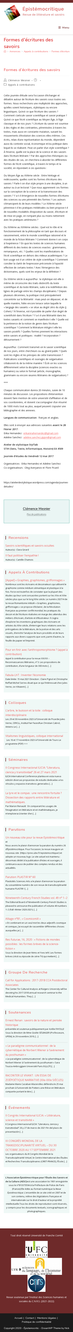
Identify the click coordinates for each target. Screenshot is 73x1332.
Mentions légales (46, 1318)
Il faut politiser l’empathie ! (22, 555)
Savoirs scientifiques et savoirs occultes (29, 545)
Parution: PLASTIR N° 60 (20, 877)
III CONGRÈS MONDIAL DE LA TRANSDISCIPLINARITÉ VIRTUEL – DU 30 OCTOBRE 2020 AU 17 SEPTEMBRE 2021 (31, 1145)
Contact (29, 1318)
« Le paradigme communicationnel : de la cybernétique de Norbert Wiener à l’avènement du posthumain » (34, 1050)
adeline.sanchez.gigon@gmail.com (42, 437)
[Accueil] (5, 51)
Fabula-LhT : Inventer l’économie (25, 675)
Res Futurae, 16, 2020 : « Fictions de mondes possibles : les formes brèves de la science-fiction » (32, 944)
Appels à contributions (21, 84)
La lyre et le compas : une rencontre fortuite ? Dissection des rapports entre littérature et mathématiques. (33, 797)
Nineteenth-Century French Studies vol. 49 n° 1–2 (36, 898)
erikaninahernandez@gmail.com (40, 433)
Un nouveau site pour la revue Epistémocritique (35, 837)
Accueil (18, 1318)
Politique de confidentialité (36, 1322)
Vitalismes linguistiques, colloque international (34, 736)
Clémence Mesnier (19, 80)
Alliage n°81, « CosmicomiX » (23, 919)
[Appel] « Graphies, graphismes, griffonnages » (35, 580)
